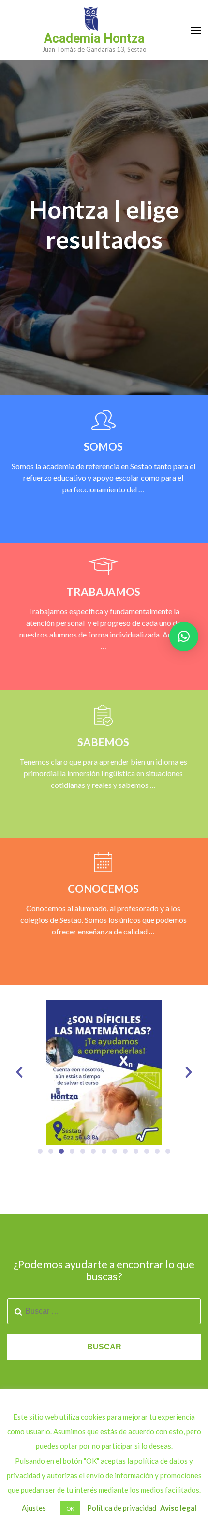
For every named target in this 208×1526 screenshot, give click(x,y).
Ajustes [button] (34, 1507)
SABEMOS (103, 742)
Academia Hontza (94, 38)
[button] (19, 1072)
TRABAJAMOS (103, 591)
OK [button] (70, 1508)
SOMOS (103, 446)
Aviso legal (178, 1507)
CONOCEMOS (103, 888)
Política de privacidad (121, 1507)
